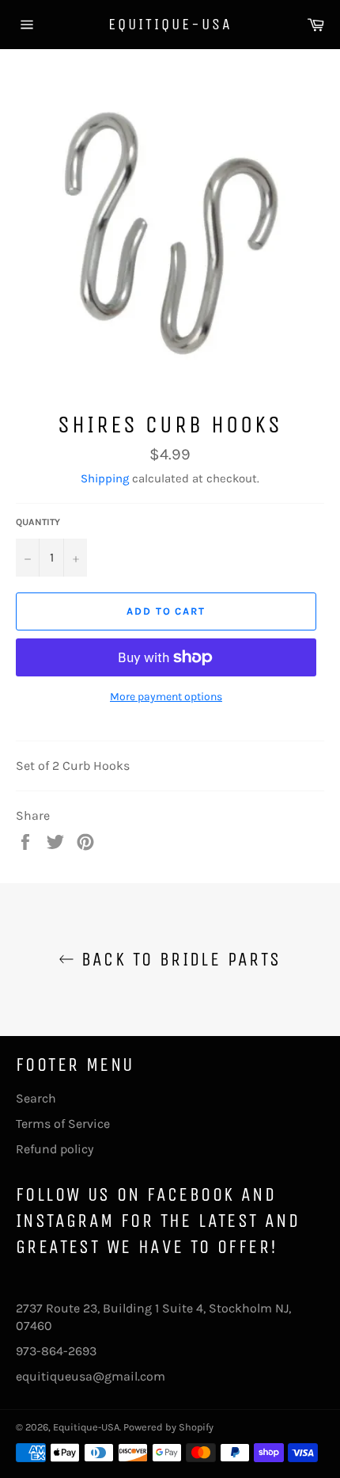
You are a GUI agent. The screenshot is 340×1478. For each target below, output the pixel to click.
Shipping (105, 478)
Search (36, 1098)
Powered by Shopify (168, 1427)
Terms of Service (63, 1123)
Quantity (38, 522)
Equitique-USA (170, 24)
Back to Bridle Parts (177, 959)
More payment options (166, 696)
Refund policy (54, 1148)
